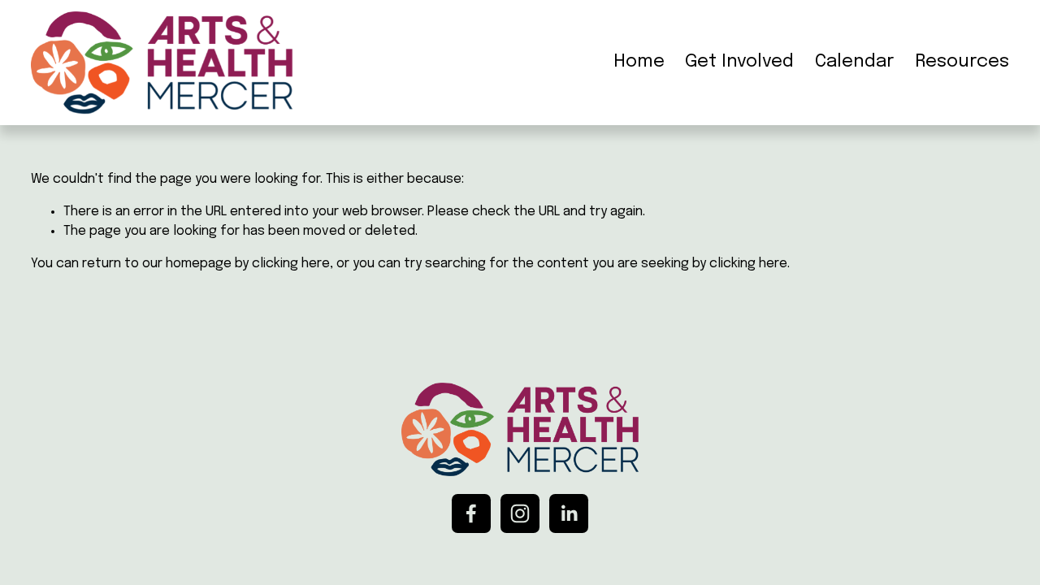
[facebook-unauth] (471, 513)
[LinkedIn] (568, 513)
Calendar (854, 62)
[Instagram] (520, 513)
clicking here (291, 264)
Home (639, 62)
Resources (962, 62)
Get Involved (739, 62)
